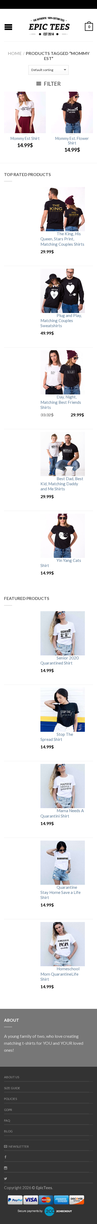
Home (15, 53)
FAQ (7, 1120)
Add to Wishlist (39, 98)
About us (11, 1077)
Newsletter (19, 1146)
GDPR (8, 1109)
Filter (52, 83)
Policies (10, 1098)
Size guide (12, 1088)
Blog (8, 1131)
